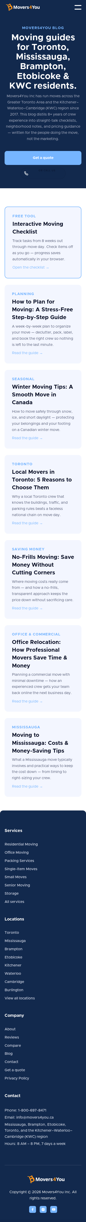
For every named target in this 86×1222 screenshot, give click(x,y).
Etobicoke (13, 957)
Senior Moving (17, 885)
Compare (13, 1045)
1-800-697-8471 (32, 1110)
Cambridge (14, 982)
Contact (11, 1062)
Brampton (13, 949)
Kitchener (13, 965)
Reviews (12, 1037)
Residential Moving (21, 844)
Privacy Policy (17, 1078)
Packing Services (19, 861)
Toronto (12, 932)
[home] (26, 7)
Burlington (14, 990)
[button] (78, 7)
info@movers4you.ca (35, 1117)
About (10, 1029)
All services (14, 902)
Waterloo (13, 973)
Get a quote (43, 158)
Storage (12, 893)
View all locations (20, 998)
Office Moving (17, 852)
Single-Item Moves (21, 869)
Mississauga (15, 941)
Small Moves (16, 877)
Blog (9, 1053)
